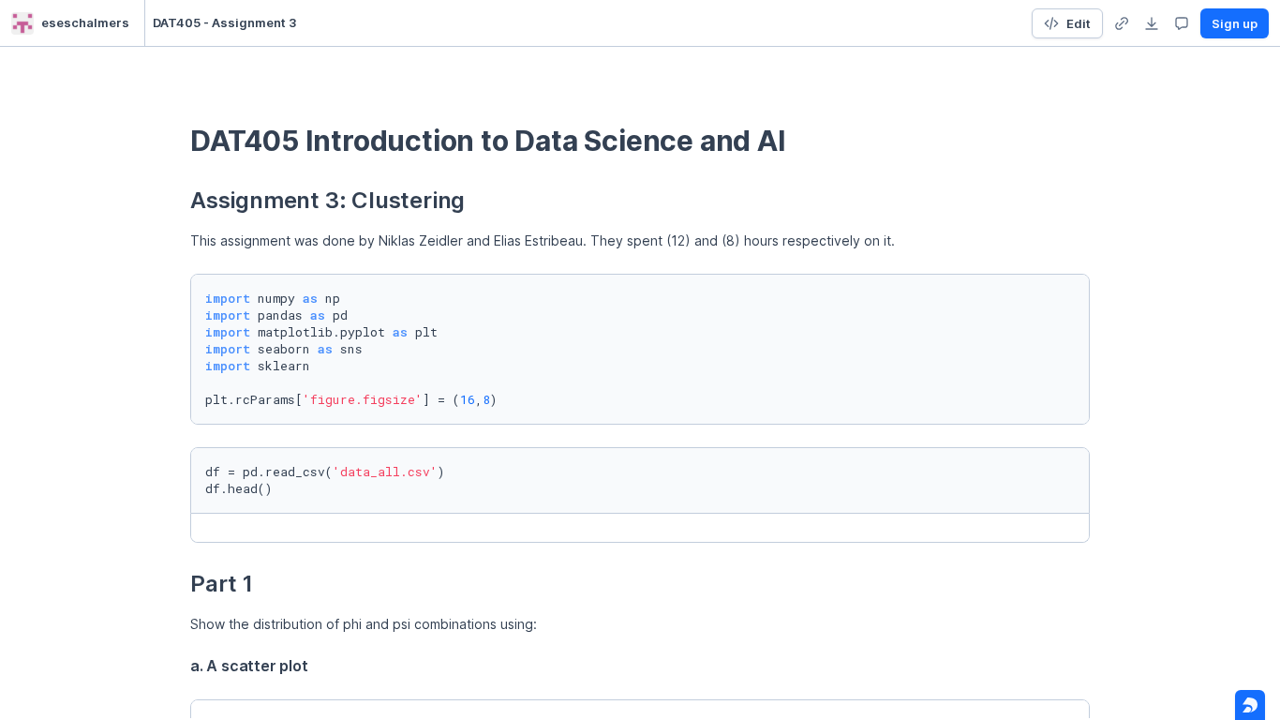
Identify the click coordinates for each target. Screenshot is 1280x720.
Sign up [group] (1235, 23)
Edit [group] (1078, 23)
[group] (1122, 23)
